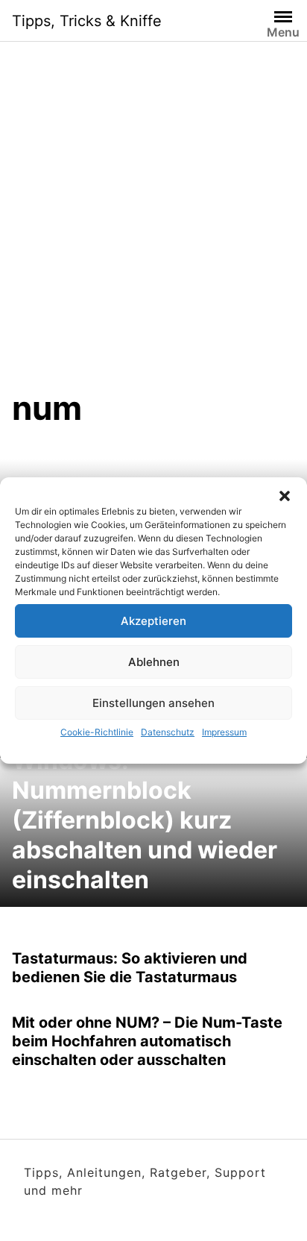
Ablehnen (154, 662)
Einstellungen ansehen (153, 703)
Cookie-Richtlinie (96, 732)
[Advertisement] (153, 226)
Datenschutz (167, 732)
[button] (284, 495)
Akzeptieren (153, 621)
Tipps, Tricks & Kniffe (87, 20)
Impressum (224, 732)
